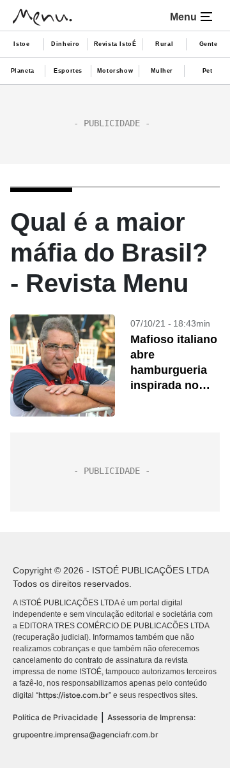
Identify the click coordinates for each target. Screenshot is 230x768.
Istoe (21, 44)
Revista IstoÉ (115, 44)
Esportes (68, 71)
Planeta (22, 71)
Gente (208, 44)
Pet (208, 71)
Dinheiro (65, 44)
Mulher (162, 71)
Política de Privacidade (55, 717)
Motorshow (115, 71)
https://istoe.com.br (73, 695)
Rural (164, 44)
